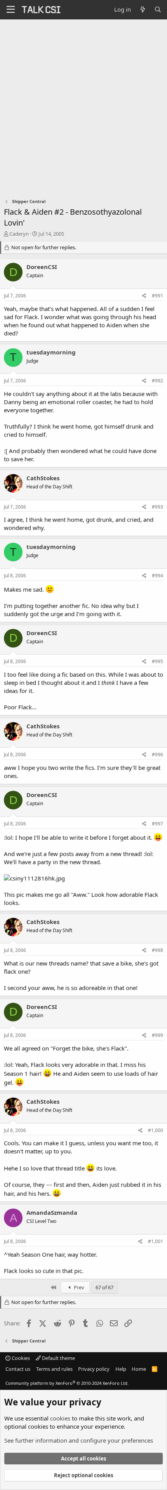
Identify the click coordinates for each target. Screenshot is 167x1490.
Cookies (20, 1358)
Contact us (17, 1368)
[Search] (157, 9)
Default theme (58, 1358)
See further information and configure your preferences (78, 1440)
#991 (157, 295)
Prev (78, 1287)
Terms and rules (54, 1368)
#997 (157, 823)
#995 (157, 661)
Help (120, 1368)
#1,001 (155, 1241)
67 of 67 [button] (104, 1287)
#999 (157, 1035)
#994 (157, 575)
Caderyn (19, 233)
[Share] (144, 296)
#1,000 (155, 1130)
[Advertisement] (83, 106)
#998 (157, 950)
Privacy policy (94, 1368)
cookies (60, 1418)
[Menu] (11, 9)
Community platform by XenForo (67, 1383)
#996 (157, 754)
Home (139, 1368)
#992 (157, 380)
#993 (157, 507)
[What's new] (142, 9)
